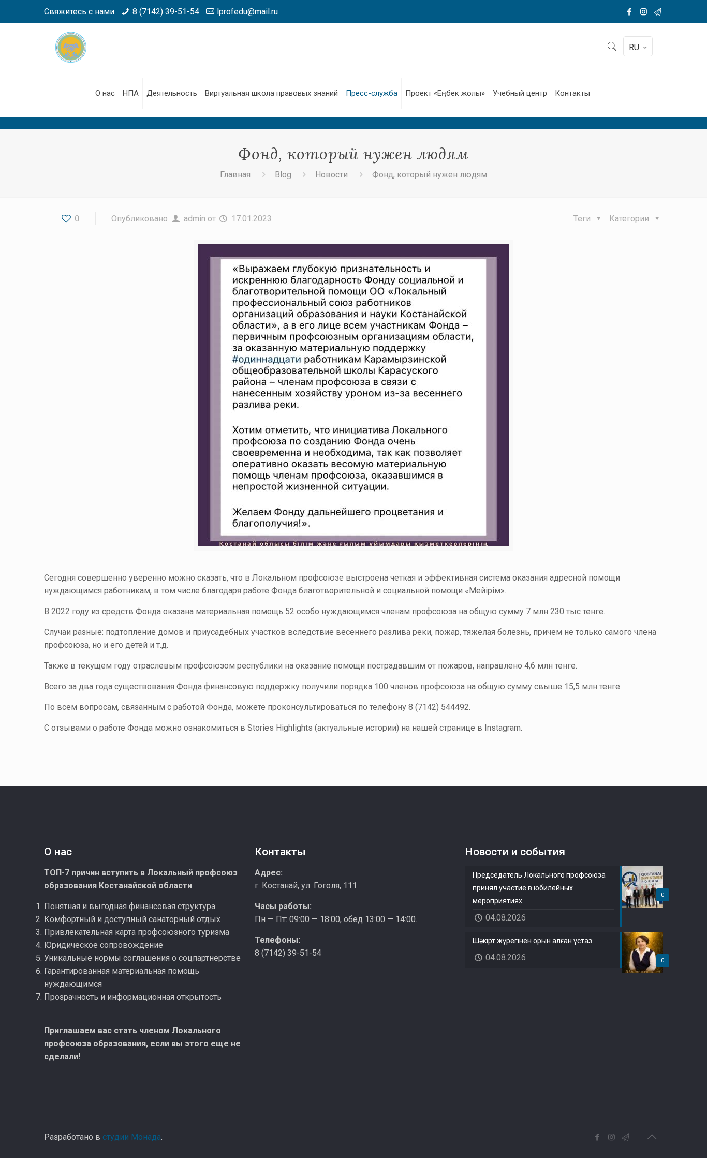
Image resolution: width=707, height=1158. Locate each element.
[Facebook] (629, 12)
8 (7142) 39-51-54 (165, 12)
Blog (283, 175)
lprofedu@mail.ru (247, 12)
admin (194, 219)
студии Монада (131, 1137)
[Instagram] (643, 12)
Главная (235, 175)
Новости (331, 175)
